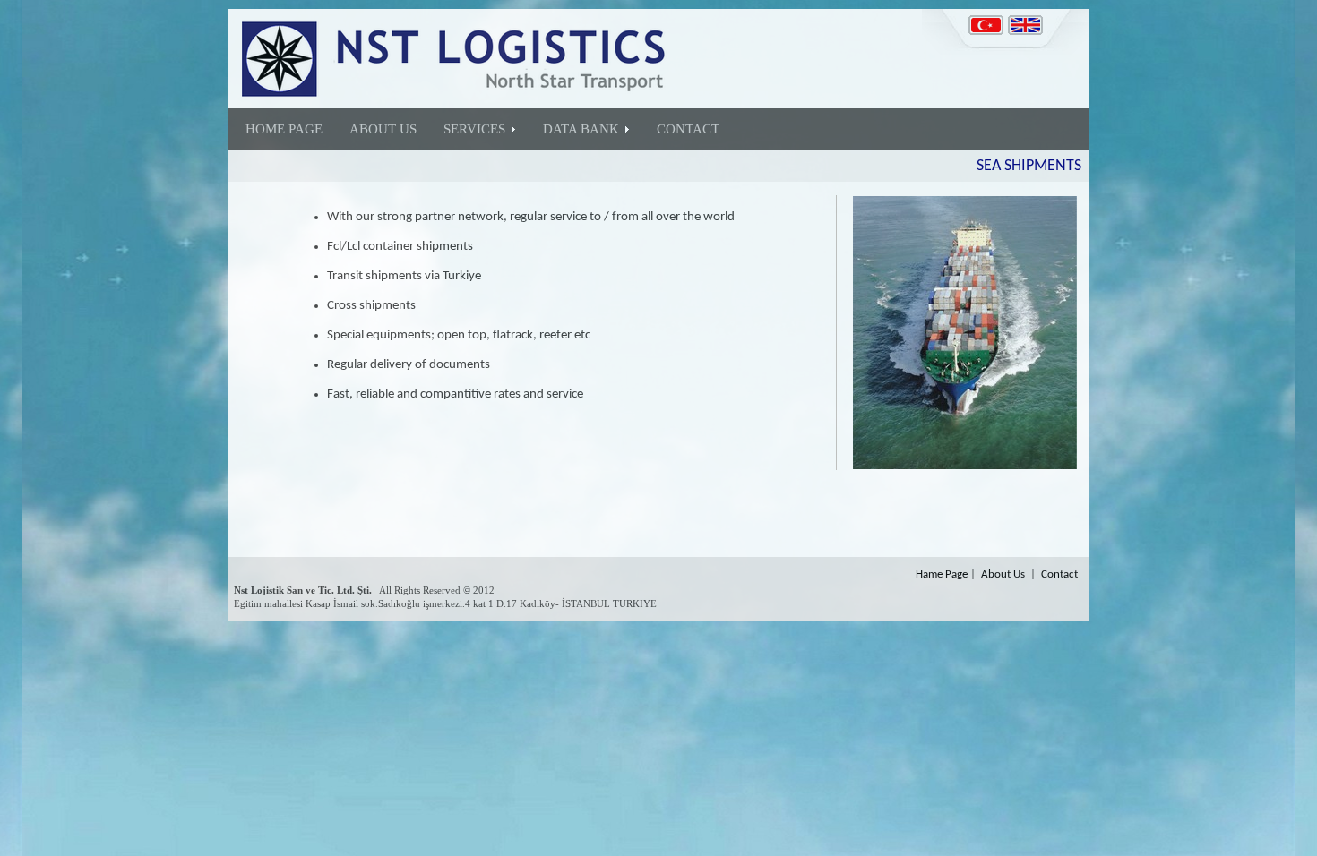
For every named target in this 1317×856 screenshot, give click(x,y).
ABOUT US (383, 129)
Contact (1059, 574)
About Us (1003, 574)
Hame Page (942, 574)
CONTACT (688, 129)
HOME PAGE (284, 129)
